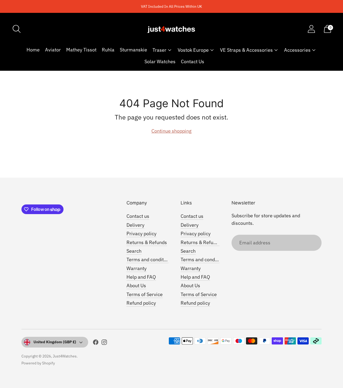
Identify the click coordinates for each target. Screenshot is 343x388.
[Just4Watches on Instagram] (104, 343)
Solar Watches (160, 61)
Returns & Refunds (146, 242)
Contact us (137, 216)
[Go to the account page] (311, 28)
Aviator (53, 50)
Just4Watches (65, 356)
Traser (159, 50)
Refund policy (141, 303)
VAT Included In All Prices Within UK (171, 6)
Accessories (297, 50)
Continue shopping (171, 131)
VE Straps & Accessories (246, 50)
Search (133, 251)
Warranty (136, 268)
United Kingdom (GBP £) (54, 342)
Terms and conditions (149, 259)
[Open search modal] (16, 28)
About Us (136, 285)
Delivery (135, 225)
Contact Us (192, 61)
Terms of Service (144, 294)
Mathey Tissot (81, 50)
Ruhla (108, 50)
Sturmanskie (133, 50)
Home (33, 50)
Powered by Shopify (38, 363)
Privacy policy (141, 233)
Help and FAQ (141, 277)
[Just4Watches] (171, 29)
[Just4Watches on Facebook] (95, 343)
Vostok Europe (193, 50)
